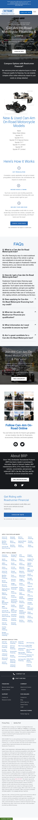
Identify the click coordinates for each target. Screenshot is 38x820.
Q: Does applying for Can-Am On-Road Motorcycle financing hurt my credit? (17, 302)
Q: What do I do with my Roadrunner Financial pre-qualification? (13, 315)
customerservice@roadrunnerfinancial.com (18, 4)
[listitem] (19, 766)
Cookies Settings (6, 819)
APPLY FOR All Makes (9, 552)
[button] (18, 302)
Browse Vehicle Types (10, 639)
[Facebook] (15, 444)
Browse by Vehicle (13, 22)
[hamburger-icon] (34, 11)
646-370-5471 (18, 779)
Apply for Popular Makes (11, 534)
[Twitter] (22, 444)
